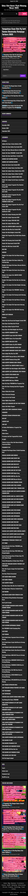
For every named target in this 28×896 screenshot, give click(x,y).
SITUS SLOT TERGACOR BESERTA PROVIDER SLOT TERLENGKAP (13, 565)
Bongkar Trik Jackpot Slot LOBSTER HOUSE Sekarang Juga (12, 276)
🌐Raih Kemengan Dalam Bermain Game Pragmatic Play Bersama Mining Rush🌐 (13, 828)
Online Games (5, 433)
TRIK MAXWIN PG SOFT (7, 740)
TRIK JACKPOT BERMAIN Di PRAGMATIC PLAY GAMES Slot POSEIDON (12, 723)
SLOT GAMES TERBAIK (22, 43)
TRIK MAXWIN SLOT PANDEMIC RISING (11, 752)
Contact (14, 889)
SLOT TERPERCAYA (17, 49)
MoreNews (23, 892)
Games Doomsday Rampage (8, 394)
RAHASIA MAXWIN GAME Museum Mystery (12, 479)
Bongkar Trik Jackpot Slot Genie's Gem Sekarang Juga (13, 271)
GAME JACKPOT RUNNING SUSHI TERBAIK (11, 362)
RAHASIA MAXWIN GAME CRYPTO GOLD (11, 461)
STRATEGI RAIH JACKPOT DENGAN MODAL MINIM (14, 51)
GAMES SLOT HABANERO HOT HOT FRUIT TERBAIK (13, 403)
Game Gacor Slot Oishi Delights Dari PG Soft (12, 329)
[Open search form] (16, 13)
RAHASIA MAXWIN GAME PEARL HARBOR (11, 485)
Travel (23, 887)
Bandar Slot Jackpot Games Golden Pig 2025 (12, 174)
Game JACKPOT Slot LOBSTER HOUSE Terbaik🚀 (13, 365)
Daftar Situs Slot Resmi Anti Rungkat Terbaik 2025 (14, 320)
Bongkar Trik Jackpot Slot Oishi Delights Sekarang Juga (13, 286)
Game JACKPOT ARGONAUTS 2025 (10, 332)
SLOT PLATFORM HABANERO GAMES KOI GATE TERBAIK (12, 616)
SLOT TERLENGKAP (8, 49)
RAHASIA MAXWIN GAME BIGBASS (10, 455)
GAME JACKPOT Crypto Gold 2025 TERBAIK (12, 335)
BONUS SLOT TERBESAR (7, 314)
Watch (24, 14)
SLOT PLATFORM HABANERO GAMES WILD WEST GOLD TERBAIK (13, 621)
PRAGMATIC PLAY (6, 447)
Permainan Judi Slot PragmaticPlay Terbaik (12, 436)
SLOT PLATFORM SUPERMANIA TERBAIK (11, 625)
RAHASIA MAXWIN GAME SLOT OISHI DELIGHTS (13, 499)
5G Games (4, 141)
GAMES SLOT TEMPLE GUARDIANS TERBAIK (12, 409)
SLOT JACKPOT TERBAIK (7, 583)
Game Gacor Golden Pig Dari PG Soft (10, 326)
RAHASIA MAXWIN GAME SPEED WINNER (11, 510)
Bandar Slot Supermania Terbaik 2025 (11, 243)
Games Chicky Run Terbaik (8, 391)
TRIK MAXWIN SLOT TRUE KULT (9, 755)
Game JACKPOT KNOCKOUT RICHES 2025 (11, 347)
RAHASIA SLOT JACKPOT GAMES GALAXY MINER (13, 534)
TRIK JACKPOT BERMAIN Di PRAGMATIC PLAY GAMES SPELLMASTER (12, 733)
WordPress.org (5, 777)
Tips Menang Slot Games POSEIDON (10, 700)
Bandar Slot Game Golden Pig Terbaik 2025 (12, 147)
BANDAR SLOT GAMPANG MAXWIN (10, 159)
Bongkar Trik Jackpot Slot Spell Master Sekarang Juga (13, 300)
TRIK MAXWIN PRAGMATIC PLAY (9, 743)
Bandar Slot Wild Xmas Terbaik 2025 (10, 246)
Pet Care (5, 887)
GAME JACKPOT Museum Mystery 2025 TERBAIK (13, 356)
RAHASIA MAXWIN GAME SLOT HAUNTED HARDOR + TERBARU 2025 (14, 492)
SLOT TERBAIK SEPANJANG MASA (18, 47)
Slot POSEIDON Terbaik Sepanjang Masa (11, 628)
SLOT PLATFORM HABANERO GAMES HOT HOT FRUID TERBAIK (12, 611)
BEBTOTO (4, 252)
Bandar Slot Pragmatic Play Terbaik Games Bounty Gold (13, 236)
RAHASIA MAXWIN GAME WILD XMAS (10, 528)
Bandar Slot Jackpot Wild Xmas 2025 (10, 223)
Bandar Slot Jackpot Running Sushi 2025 (11, 214)
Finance (4, 885)
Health (8, 885)
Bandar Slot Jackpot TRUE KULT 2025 (10, 220)
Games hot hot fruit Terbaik (8, 397)
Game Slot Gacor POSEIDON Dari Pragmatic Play (13, 383)
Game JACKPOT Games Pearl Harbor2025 (11, 338)
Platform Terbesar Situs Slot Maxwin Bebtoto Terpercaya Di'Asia (12, 443)
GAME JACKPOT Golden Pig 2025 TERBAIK (11, 344)
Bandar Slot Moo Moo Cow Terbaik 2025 (11, 229)
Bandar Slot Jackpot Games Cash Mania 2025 (12, 168)
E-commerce (20, 883)
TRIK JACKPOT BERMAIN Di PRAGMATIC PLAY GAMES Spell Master (12, 728)
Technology (17, 887)
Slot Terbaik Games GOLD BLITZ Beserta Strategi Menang (13, 656)
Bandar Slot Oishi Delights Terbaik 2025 (11, 232)
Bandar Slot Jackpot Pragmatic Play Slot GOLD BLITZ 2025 (13, 191)
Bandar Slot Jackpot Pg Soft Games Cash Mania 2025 (13, 181)
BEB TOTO (4, 249)
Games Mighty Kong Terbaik (8, 400)
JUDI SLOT (4, 424)
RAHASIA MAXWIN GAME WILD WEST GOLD (11, 525)
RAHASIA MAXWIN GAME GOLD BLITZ (10, 464)
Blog (9, 883)
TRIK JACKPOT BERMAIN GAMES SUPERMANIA (12, 737)
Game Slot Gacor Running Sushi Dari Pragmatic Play (13, 387)
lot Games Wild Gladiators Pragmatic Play (11, 427)
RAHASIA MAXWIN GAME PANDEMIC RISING (12, 482)
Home (5, 883)
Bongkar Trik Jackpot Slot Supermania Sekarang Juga (13, 305)
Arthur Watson (6, 58)
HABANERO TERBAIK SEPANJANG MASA (11, 415)
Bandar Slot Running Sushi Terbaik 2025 (11, 240)
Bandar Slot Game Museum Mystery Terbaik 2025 (13, 150)
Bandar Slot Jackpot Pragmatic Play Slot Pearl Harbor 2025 (13, 205)
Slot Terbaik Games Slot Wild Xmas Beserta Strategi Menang (12, 671)
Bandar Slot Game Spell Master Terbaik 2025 (12, 156)
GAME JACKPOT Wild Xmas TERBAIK (10, 380)
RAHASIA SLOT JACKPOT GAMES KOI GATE (11, 537)
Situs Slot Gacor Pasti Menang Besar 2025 (14, 6)
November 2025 (6, 125)
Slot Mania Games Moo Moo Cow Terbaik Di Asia (13, 586)
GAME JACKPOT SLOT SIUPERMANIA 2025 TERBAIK (13, 371)
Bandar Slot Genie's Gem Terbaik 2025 (11, 165)
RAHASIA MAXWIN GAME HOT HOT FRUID (11, 470)
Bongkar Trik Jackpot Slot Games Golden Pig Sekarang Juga (12, 261)
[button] (2, 13)
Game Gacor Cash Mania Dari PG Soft (10, 323)
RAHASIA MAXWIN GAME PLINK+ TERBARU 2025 (13, 488)
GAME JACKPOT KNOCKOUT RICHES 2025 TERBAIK (13, 350)
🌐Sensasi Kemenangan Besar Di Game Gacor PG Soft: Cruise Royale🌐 (12, 875)
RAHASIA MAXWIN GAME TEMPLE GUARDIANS (12, 519)
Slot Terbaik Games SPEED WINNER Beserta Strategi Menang (12, 676)
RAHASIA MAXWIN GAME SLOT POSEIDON (11, 502)
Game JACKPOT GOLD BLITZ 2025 (9, 341)
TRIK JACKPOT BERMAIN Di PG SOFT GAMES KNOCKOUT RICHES (12, 708)
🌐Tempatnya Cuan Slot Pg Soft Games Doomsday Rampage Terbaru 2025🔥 (12, 55)
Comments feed (6, 774)
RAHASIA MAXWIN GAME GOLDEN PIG (10, 467)
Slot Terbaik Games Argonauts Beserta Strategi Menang (13, 638)
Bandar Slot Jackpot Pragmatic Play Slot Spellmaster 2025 (11, 210)
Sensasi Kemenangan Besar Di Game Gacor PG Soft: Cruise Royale (12, 557)
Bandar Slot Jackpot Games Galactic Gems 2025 (13, 171)
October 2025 (5, 128)
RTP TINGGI (4, 543)
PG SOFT (4, 439)
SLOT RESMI (5, 631)
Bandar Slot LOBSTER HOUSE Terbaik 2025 (12, 226)
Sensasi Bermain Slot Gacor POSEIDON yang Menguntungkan (12, 547)
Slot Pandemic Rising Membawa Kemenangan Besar (12, 598)
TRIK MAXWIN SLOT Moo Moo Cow (10, 749)
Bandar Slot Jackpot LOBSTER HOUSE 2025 (12, 177)
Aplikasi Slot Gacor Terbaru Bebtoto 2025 (11, 144)
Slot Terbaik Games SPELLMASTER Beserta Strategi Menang (14, 681)
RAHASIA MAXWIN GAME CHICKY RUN (11, 458)
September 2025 (6, 131)
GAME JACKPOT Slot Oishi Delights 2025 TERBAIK (13, 368)
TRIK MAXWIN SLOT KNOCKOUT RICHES (11, 746)
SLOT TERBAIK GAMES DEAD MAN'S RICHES (12, 647)
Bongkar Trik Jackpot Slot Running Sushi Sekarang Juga (14, 296)
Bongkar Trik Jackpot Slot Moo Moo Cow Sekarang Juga (13, 281)
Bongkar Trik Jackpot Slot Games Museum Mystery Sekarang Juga (14, 266)
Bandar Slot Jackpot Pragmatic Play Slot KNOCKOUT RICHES (11, 196)
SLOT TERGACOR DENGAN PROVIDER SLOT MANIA (13, 688)
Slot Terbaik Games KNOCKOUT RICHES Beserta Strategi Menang (13, 661)
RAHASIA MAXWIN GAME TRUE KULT (10, 522)
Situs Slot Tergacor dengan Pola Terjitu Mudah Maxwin (15, 40)
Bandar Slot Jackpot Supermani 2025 (10, 217)
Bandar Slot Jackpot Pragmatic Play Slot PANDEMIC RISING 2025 (11, 200)
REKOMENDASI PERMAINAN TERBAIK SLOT (12, 540)
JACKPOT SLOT (5, 421)
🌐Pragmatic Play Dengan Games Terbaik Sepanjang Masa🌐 (13, 804)
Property (10, 887)
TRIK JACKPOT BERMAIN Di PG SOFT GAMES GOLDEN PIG (12, 703)
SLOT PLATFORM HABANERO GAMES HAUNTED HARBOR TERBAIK (12, 606)
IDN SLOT (4, 418)
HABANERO (4, 412)
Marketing (4, 430)
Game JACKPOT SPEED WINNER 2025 (10, 374)
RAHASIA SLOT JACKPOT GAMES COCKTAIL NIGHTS (13, 531)
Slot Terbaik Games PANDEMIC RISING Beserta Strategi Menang (13, 666)
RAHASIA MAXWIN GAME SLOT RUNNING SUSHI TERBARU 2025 (13, 506)
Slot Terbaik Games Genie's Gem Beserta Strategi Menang (13, 651)
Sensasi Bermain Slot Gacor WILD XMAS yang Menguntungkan (12, 552)
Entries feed (5, 771)
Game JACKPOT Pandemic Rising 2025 (11, 359)
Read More (6, 70)
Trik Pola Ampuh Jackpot (8, 758)
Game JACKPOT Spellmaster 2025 (10, 377)
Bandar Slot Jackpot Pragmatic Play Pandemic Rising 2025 (12, 186)
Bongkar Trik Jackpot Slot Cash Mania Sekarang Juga (13, 256)
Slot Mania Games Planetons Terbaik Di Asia (12, 589)
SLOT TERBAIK (7, 47)
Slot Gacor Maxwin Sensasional (10, 42)
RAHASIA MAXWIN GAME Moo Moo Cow (11, 476)
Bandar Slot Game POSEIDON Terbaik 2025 (12, 153)
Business (4, 317)
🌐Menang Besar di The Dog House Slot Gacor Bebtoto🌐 (12, 851)
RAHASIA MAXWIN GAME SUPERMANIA (11, 516)
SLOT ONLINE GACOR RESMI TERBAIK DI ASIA (13, 45)
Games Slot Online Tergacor (8, 406)
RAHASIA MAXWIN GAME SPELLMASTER (11, 513)
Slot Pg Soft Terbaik (6, 602)
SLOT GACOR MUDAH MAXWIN (10, 43)
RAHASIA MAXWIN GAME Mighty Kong (11, 473)
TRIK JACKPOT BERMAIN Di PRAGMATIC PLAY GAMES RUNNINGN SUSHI (12, 713)
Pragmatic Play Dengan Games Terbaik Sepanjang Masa (13, 451)
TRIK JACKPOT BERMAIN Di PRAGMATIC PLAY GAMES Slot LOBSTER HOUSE (12, 718)
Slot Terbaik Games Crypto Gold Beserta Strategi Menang (13, 643)
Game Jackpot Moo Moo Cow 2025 (10, 353)
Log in (3, 768)
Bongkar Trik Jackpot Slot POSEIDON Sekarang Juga (13, 291)
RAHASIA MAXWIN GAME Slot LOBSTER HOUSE (12, 496)
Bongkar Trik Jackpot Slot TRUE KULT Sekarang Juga (13, 310)
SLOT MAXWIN (5, 592)
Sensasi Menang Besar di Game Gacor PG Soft (12, 561)
